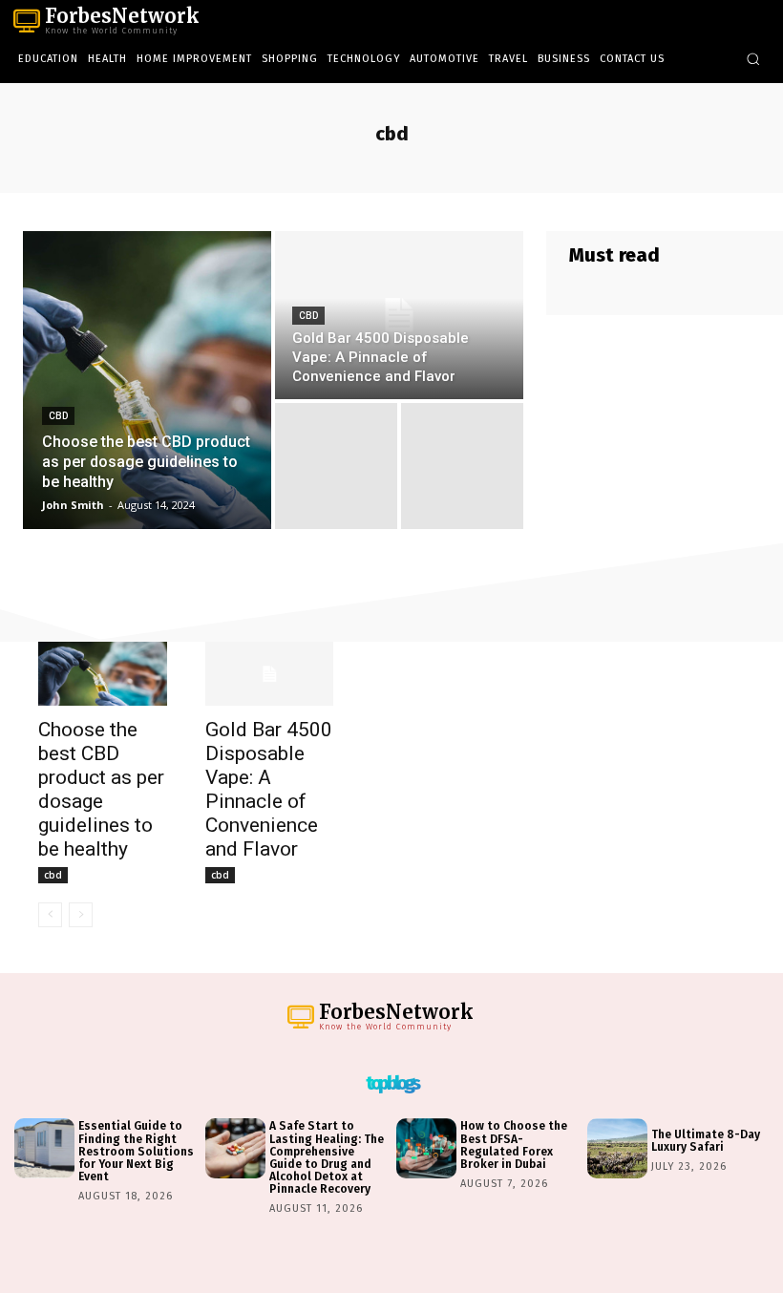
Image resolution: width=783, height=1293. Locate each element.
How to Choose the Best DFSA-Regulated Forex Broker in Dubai (513, 1145)
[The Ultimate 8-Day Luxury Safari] (617, 1148)
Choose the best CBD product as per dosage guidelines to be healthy (101, 789)
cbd (58, 416)
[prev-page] (50, 914)
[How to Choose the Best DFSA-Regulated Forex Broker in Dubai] (426, 1148)
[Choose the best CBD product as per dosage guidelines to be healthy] (147, 380)
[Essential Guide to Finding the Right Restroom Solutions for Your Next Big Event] (44, 1148)
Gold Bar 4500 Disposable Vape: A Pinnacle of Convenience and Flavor (268, 789)
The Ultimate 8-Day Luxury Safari (705, 1141)
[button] (753, 58)
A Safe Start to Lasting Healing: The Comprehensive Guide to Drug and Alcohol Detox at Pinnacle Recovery (326, 1157)
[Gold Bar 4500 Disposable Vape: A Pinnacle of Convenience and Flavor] (399, 315)
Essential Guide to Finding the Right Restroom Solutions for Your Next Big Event (136, 1151)
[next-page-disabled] (81, 914)
